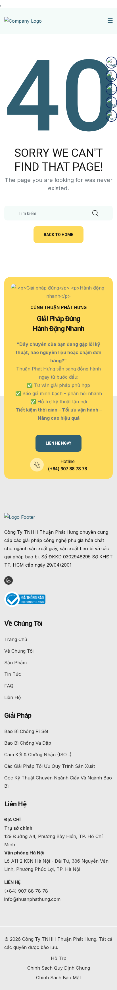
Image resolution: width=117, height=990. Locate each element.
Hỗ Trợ (58, 958)
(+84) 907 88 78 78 (67, 469)
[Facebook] (111, 89)
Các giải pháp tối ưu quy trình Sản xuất (49, 766)
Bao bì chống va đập (27, 743)
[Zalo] (111, 75)
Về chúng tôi (19, 651)
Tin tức (12, 674)
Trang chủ (15, 639)
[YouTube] (111, 115)
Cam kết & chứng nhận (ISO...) (38, 754)
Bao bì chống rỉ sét (26, 731)
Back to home (58, 234)
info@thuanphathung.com (32, 899)
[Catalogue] (111, 102)
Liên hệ (12, 697)
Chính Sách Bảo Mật (58, 977)
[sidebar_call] (111, 62)
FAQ (8, 686)
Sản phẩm (15, 662)
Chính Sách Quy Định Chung (58, 968)
